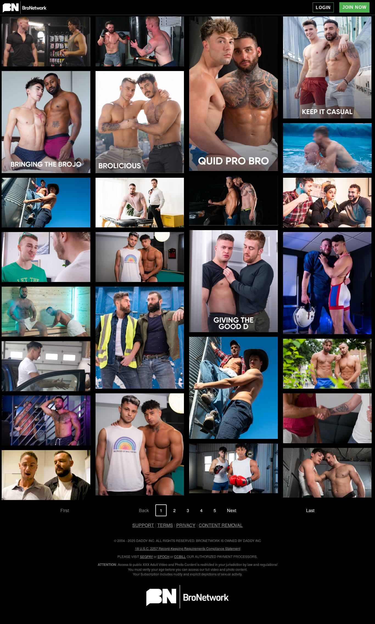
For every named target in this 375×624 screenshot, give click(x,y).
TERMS (165, 525)
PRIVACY (185, 525)
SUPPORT (143, 525)
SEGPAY (146, 556)
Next (231, 510)
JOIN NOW (354, 7)
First (64, 510)
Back (144, 510)
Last (310, 510)
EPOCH (163, 556)
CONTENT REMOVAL (221, 525)
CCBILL (180, 556)
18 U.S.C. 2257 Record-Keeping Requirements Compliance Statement (187, 548)
